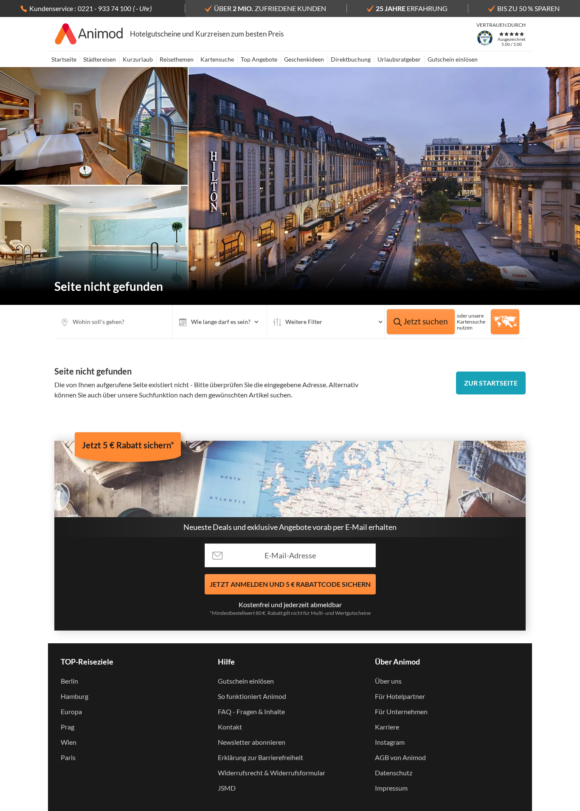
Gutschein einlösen (453, 59)
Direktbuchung (351, 59)
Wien (68, 742)
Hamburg (74, 696)
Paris (68, 757)
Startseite (63, 59)
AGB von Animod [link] (400, 757)
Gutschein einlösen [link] (246, 681)
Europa (71, 711)
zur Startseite (491, 383)
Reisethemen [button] (177, 59)
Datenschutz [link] (393, 773)
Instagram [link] (390, 742)
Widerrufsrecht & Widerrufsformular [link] (271, 773)
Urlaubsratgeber (399, 59)
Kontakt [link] (230, 727)
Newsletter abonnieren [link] (251, 742)
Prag (67, 727)
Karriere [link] (387, 727)
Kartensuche (217, 59)
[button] (219, 321)
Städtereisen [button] (99, 59)
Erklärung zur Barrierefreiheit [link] (260, 757)
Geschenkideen (304, 59)
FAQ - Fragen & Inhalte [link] (251, 711)
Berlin (69, 681)
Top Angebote (259, 59)
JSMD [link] (227, 788)
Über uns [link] (388, 681)
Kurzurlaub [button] (138, 59)
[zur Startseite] (89, 34)
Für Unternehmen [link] (401, 711)
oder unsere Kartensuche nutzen (471, 322)
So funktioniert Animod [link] (252, 696)
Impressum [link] (391, 788)
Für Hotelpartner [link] (400, 696)
